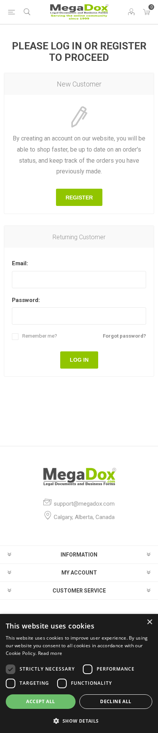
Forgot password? (124, 336)
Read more (50, 653)
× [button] (149, 622)
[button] (79, 720)
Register (79, 197)
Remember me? (39, 336)
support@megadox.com (84, 503)
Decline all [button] (115, 701)
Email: (20, 263)
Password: (26, 300)
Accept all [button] (40, 701)
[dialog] (79, 673)
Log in (79, 360)
